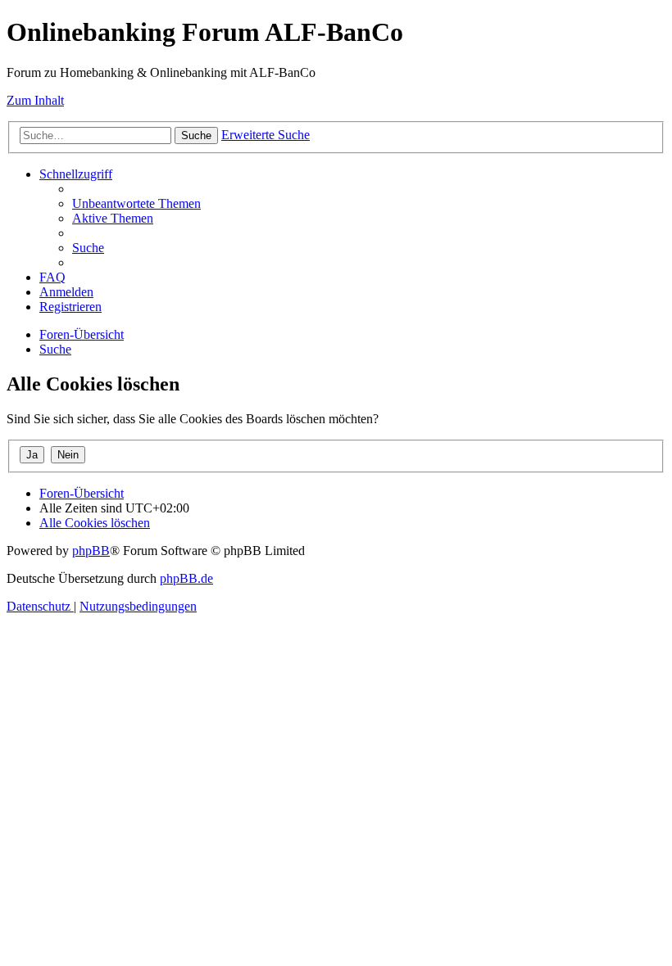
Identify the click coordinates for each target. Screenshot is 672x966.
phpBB (91, 550)
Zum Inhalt (35, 100)
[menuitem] (136, 203)
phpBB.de (186, 578)
